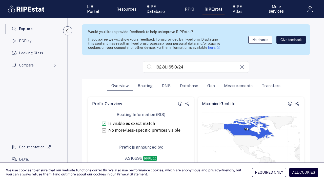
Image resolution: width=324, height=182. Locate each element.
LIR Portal (93, 9)
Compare (26, 65)
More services (276, 9)
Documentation (32, 147)
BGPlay (25, 41)
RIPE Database (156, 9)
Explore (26, 29)
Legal (24, 159)
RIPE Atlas (237, 9)
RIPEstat (213, 9)
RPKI (189, 9)
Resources (126, 9)
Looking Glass (31, 53)
